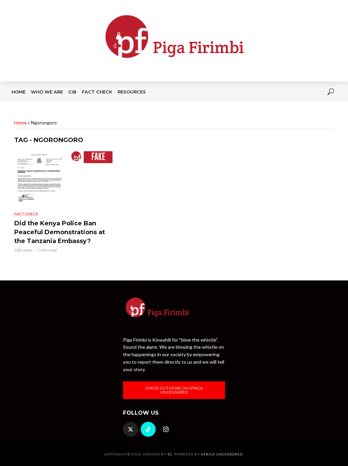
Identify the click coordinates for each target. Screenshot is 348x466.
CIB (72, 91)
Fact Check (97, 91)
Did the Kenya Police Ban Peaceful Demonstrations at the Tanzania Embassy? (59, 232)
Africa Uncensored (222, 454)
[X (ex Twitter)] (130, 429)
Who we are (47, 91)
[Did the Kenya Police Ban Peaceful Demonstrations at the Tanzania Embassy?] (63, 178)
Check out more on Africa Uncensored (174, 390)
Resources (132, 91)
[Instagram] (165, 429)
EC (170, 454)
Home (18, 91)
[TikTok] (148, 429)
